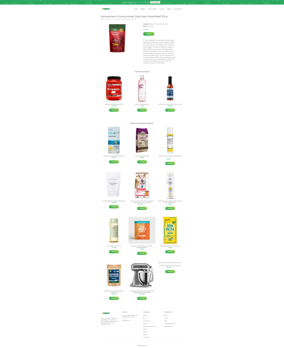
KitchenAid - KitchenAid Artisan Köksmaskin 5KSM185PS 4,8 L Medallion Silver (142, 291)
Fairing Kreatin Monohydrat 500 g (114, 104)
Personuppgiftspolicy (169, 323)
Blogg (169, 9)
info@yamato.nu (126, 320)
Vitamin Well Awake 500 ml (142, 104)
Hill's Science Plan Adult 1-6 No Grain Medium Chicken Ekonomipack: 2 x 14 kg (142, 201)
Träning (161, 9)
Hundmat (161, 24)
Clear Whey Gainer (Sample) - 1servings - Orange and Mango (142, 246)
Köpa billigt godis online (149, 326)
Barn (144, 318)
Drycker (145, 323)
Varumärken (178, 9)
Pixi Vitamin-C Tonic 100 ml (114, 246)
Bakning (145, 315)
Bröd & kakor (152, 9)
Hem (102, 19)
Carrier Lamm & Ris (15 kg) (142, 156)
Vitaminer (166, 24)
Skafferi (142, 9)
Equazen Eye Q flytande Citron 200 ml (114, 156)
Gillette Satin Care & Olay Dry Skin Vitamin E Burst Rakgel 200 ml (170, 201)
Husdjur (152, 24)
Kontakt (166, 318)
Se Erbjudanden (155, 2)
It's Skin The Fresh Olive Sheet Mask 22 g (170, 265)
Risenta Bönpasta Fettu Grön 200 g (170, 246)
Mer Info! (148, 34)
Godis (135, 9)
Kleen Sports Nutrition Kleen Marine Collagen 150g (113, 291)
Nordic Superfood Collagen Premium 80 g (114, 201)
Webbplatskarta (168, 326)
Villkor (165, 321)
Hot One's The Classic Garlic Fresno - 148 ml (170, 104)
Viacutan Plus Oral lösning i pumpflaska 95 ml (170, 156)
